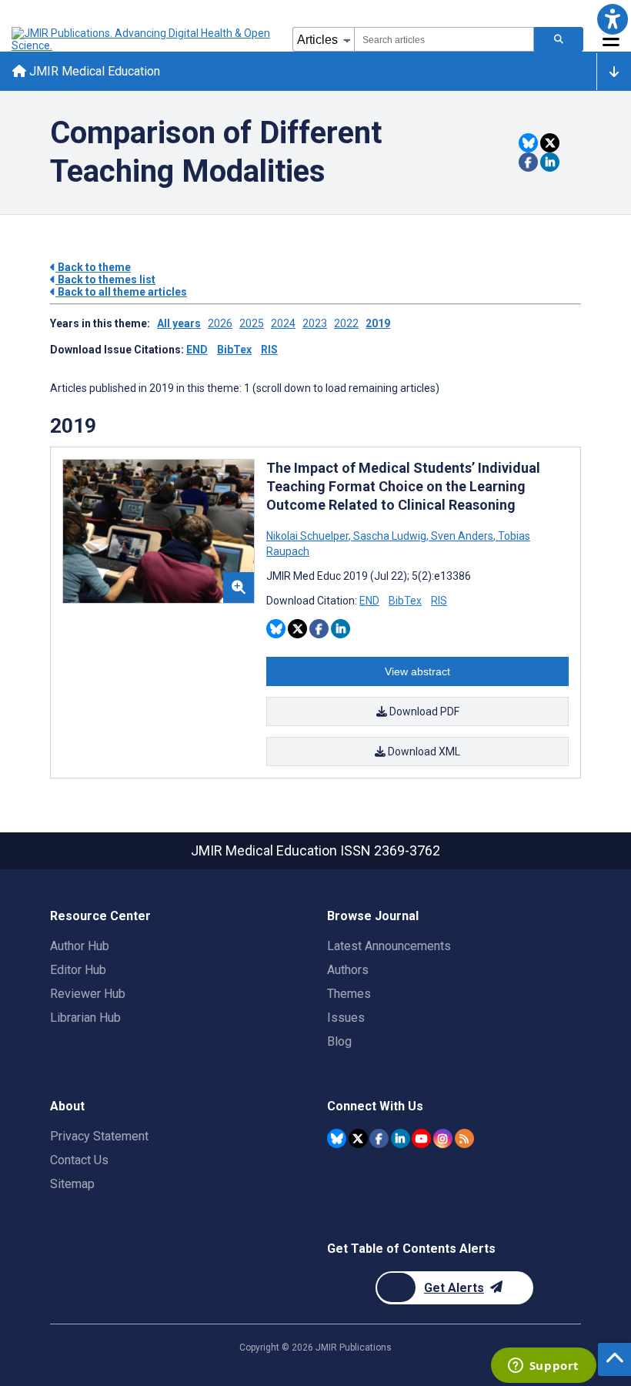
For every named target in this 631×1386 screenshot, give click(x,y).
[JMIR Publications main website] (142, 39)
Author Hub (79, 946)
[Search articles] (558, 39)
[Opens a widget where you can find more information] (543, 1367)
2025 (251, 323)
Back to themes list (105, 279)
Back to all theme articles (121, 292)
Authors (348, 969)
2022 (346, 323)
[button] (612, 19)
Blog (339, 1041)
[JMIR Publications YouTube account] (421, 1138)
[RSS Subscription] (464, 1138)
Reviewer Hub (87, 993)
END (197, 349)
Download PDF (423, 711)
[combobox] (444, 39)
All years (179, 323)
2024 (283, 323)
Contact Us (79, 1160)
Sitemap (72, 1184)
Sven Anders (462, 536)
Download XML (423, 751)
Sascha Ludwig (390, 536)
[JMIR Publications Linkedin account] (400, 1138)
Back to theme (93, 267)
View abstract (417, 671)
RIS (269, 349)
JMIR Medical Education (93, 71)
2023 (314, 323)
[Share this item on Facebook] (528, 162)
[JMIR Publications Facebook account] (379, 1138)
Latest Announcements (389, 946)
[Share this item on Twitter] (549, 142)
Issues (346, 1017)
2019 (378, 323)
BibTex (234, 349)
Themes (349, 993)
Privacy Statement (99, 1136)
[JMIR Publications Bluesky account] (336, 1138)
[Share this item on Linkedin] (549, 162)
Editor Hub (78, 969)
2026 (220, 323)
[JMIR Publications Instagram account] (442, 1138)
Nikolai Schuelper (308, 536)
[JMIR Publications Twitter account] (358, 1138)
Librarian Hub (85, 1017)
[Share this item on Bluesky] (528, 142)
